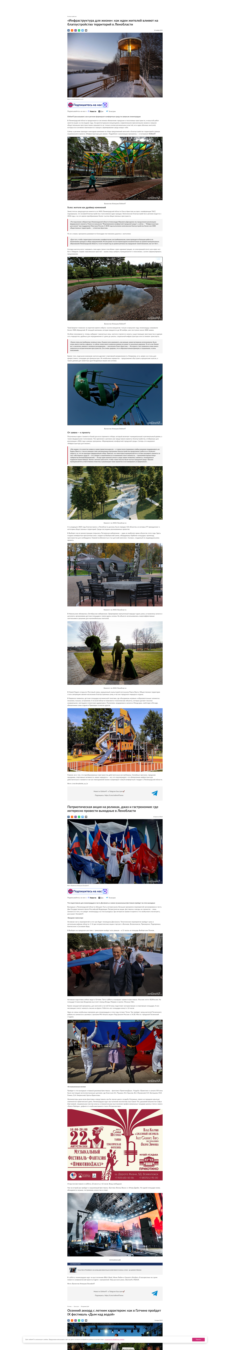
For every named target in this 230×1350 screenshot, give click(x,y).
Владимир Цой (85, 1306)
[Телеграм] (107, 113)
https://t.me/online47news (114, 795)
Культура (76, 1306)
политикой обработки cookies (114, 1339)
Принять (198, 1339)
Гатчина (69, 1306)
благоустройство (71, 16)
